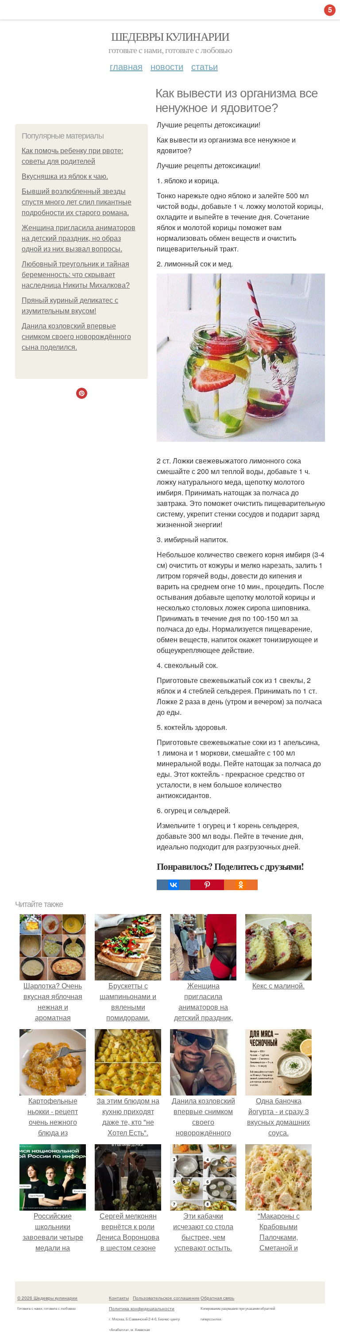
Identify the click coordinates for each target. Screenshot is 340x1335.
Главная (126, 66)
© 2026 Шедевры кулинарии (47, 1298)
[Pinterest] (207, 885)
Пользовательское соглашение (166, 1298)
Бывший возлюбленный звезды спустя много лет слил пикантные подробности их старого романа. (76, 202)
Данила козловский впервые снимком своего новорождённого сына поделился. (76, 336)
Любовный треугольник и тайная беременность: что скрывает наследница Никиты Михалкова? (76, 274)
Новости (167, 66)
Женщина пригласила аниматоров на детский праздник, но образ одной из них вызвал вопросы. (78, 238)
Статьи (204, 66)
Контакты (119, 1298)
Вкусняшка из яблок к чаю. (65, 176)
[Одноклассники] (241, 885)
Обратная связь (217, 1298)
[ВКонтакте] (173, 885)
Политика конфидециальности (141, 1308)
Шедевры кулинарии (170, 36)
